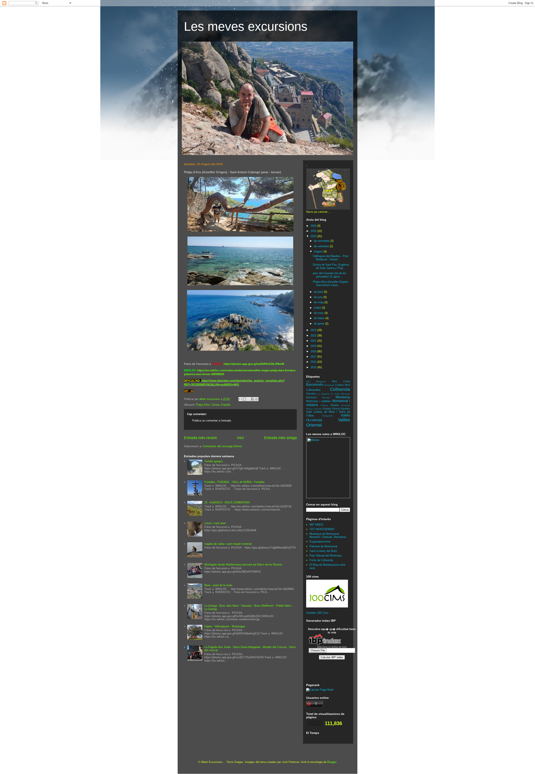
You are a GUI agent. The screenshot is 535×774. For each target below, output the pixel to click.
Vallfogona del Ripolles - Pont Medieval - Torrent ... (330, 258)
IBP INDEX (316, 524)
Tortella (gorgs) (213, 461)
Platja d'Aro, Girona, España (213, 404)
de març (319, 312)
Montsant (311, 397)
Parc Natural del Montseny (326, 555)
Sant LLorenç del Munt (323, 550)
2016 (314, 361)
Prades (327, 408)
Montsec (326, 397)
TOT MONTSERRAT (322, 529)
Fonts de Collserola (321, 560)
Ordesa (324, 405)
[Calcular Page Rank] (320, 689)
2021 (314, 340)
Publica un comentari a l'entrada (211, 420)
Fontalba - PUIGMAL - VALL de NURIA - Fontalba (234, 482)
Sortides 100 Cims (317, 612)
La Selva (335, 394)
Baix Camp (341, 381)
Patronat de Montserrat (323, 546)
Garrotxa (311, 393)
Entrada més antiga (280, 438)
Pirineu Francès (314, 409)
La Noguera (323, 394)
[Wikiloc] (313, 440)
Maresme (345, 394)
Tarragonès (327, 416)
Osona (335, 405)
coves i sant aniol (215, 523)
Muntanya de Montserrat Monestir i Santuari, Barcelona (328, 535)
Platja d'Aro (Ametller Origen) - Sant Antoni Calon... (331, 283)
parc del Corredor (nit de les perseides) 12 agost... (329, 275)
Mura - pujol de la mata (218, 585)
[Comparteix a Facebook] (252, 399)
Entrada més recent (200, 438)
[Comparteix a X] (248, 399)
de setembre (322, 246)
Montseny (343, 397)
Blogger (331, 762)
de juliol (319, 291)
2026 (314, 225)
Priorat (336, 408)
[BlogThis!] (244, 399)
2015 (314, 367)
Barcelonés (314, 384)
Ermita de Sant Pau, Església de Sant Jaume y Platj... (331, 266)
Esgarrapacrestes (320, 541)
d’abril (318, 307)
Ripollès (345, 408)
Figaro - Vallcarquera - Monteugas (224, 626)
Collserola (340, 389)
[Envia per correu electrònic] (240, 399)
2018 (314, 351)
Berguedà (329, 385)
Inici (240, 438)
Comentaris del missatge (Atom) (222, 446)
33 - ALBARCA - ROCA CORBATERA (227, 502)
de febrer (319, 318)
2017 (314, 356)
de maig (319, 302)
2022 (314, 335)
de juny (319, 297)
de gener (319, 323)
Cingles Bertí (342, 384)
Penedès (345, 405)
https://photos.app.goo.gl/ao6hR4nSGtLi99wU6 (254, 363)
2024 (314, 236)
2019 (314, 346)
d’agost (319, 251)
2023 (314, 330)
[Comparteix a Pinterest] (256, 399)
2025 (314, 231)
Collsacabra (313, 389)
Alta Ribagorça (316, 381)
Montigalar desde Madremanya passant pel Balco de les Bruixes (243, 564)
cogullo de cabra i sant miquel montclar (228, 543)
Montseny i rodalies (318, 401)
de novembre (322, 240)
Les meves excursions (245, 26)
